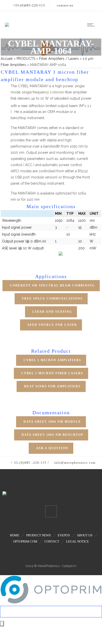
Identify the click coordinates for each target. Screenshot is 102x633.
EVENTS (64, 535)
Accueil (7, 59)
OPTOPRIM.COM (25, 541)
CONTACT (51, 541)
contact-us (65, 5)
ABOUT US (84, 535)
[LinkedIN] (51, 511)
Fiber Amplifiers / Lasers (59, 59)
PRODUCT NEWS (38, 535)
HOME (14, 535)
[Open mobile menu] (92, 25)
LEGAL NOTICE (77, 541)
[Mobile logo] (51, 603)
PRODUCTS (26, 59)
